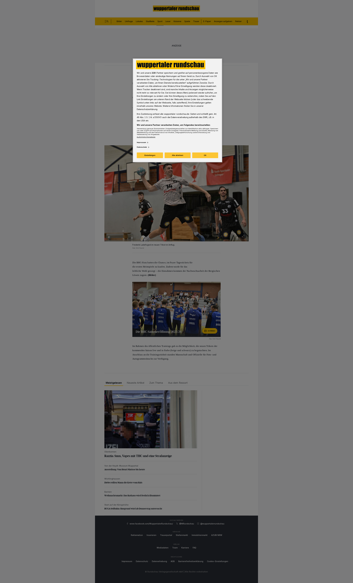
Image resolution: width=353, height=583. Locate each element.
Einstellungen (149, 155)
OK (205, 155)
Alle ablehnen (177, 155)
